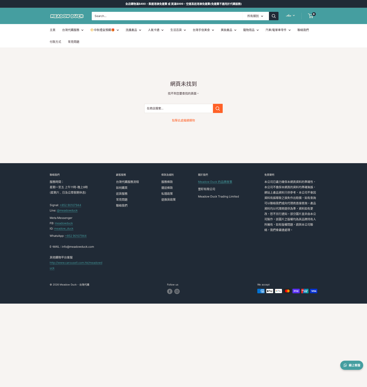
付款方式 (55, 42)
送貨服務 (121, 193)
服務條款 (167, 182)
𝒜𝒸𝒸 (289, 15)
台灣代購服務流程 (127, 182)
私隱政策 (167, 193)
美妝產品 (226, 30)
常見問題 (73, 42)
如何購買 (121, 187)
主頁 (52, 30)
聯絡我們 (303, 30)
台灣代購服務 (70, 30)
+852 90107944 (70, 205)
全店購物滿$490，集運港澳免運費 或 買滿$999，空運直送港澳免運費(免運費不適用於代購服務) (183, 3)
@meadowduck (67, 210)
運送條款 (167, 187)
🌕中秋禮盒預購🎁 (102, 30)
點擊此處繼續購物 (183, 120)
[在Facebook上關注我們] (169, 291)
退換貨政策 (168, 199)
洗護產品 (131, 30)
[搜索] (273, 16)
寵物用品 (249, 30)
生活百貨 (176, 30)
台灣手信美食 (201, 30)
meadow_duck (63, 228)
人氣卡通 (153, 30)
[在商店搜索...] (218, 108)
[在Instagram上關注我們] (177, 291)
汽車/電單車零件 (276, 30)
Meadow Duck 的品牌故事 (215, 182)
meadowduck (64, 223)
